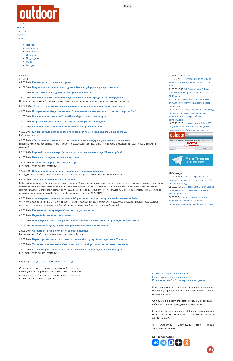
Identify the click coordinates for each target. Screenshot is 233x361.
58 (65, 261)
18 (48, 261)
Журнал (21, 34)
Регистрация (31, 24)
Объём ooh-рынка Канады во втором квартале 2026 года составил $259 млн (190, 82)
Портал (21, 37)
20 (55, 261)
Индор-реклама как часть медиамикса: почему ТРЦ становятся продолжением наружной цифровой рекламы (191, 200)
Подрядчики (33, 58)
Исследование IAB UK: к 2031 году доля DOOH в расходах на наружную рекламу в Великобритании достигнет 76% (191, 126)
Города (30, 65)
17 (45, 261)
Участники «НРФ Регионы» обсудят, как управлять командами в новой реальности (189, 102)
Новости (30, 44)
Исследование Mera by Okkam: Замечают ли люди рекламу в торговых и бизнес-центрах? (191, 190)
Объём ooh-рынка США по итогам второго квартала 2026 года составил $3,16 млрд (191, 92)
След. (70, 261)
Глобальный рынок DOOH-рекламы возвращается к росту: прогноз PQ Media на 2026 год (190, 180)
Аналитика (32, 48)
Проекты (21, 31)
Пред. (35, 261)
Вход (19, 24)
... (42, 261)
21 (58, 261)
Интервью (31, 54)
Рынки (29, 61)
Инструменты (33, 51)
